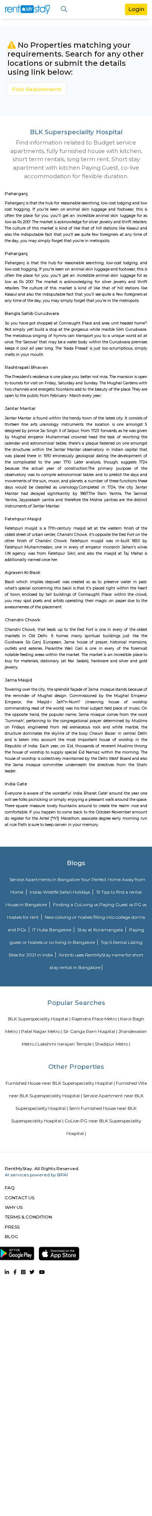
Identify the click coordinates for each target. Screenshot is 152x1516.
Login (136, 9)
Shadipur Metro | (112, 1044)
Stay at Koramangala (100, 929)
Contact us (19, 1197)
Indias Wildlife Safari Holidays (60, 892)
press (12, 1227)
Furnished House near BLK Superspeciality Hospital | (60, 1083)
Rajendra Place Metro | (95, 1019)
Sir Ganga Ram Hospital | (90, 1031)
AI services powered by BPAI (36, 1174)
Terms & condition (28, 1217)
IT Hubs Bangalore (52, 929)
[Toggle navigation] (64, 9)
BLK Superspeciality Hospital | (39, 1019)
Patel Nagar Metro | (41, 1031)
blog (11, 1236)
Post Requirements (37, 89)
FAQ (10, 1187)
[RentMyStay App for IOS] (59, 1252)
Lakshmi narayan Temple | (66, 1044)
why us (14, 1207)
